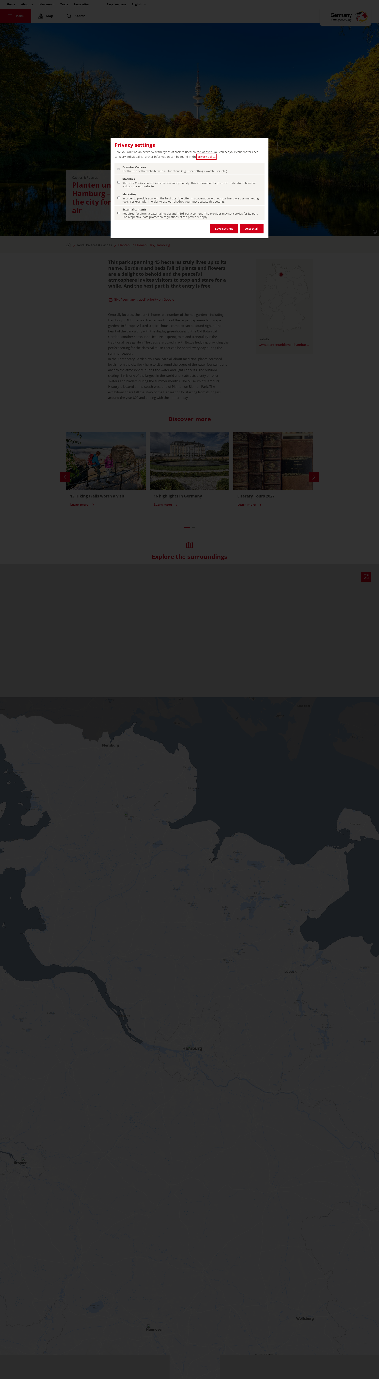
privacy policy (206, 157)
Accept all (251, 228)
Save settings (224, 228)
